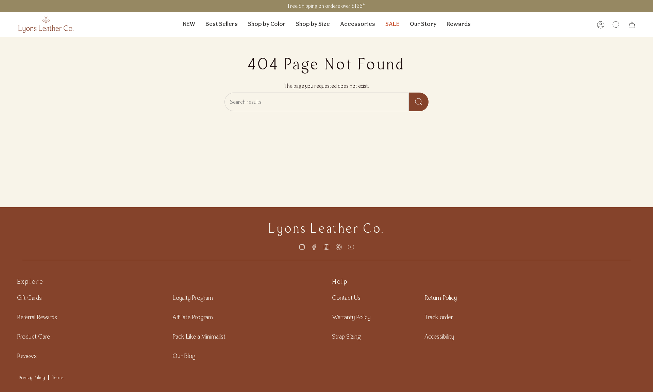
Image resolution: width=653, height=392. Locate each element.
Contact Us (346, 297)
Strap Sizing (346, 336)
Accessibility (439, 336)
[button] (267, 25)
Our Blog (184, 356)
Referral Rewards (37, 317)
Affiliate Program (192, 317)
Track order (438, 317)
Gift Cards (29, 297)
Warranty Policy (351, 317)
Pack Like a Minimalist (198, 336)
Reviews (27, 356)
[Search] (419, 102)
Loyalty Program (192, 297)
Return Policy (440, 297)
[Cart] (632, 25)
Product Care (33, 336)
